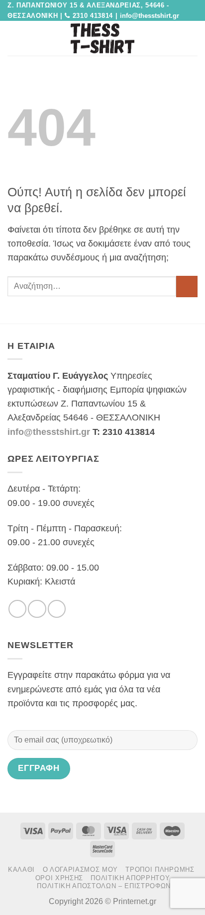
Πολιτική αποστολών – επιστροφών (104, 886)
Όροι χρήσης (59, 878)
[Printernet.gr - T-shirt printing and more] (102, 38)
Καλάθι (21, 869)
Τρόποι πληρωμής (159, 869)
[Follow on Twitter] (37, 609)
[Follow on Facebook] (17, 609)
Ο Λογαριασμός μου (80, 869)
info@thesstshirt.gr (48, 432)
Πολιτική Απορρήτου (130, 878)
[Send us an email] (57, 609)
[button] (14, 38)
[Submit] (187, 286)
